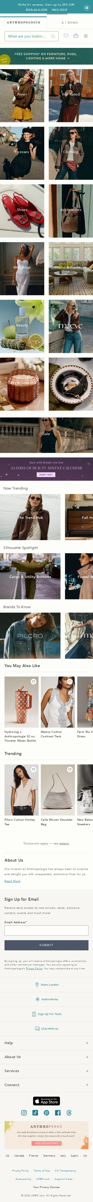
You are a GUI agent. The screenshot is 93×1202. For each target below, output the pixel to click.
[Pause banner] (87, 8)
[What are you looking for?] (53, 36)
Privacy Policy (34, 968)
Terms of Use (42, 1170)
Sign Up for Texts (49, 1014)
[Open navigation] (86, 36)
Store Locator (50, 984)
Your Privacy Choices (46, 1187)
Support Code (63, 1179)
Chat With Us (49, 1028)
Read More (12, 881)
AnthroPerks (50, 999)
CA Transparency (65, 1170)
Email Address (15, 922)
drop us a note (36, 9)
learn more (59, 9)
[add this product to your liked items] (33, 682)
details (64, 843)
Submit (46, 945)
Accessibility (23, 1179)
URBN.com (43, 1179)
